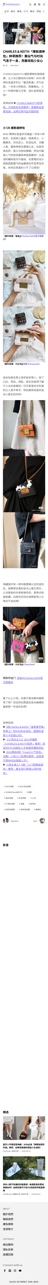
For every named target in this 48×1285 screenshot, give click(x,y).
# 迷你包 (32, 803)
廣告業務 (8, 1224)
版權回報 (8, 1254)
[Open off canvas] (44, 4)
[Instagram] (39, 4)
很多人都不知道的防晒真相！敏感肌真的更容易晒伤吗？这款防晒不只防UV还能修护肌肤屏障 (24, 1187)
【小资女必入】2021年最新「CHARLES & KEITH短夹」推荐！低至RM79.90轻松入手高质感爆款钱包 (24, 744)
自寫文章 (15, 1151)
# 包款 (29, 792)
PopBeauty (7, 1194)
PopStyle (7, 1151)
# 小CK (33, 798)
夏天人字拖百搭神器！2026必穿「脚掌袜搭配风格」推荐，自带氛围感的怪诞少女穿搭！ (23, 1146)
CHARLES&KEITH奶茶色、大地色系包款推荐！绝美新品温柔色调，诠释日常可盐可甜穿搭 (23, 107)
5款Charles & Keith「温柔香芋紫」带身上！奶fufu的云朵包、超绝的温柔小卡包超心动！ (24, 731)
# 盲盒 (21, 803)
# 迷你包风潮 (24, 809)
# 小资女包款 (9, 803)
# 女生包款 (21, 798)
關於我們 (8, 1214)
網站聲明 (8, 1244)
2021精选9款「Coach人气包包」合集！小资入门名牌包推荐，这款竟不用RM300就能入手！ (23, 756)
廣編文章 (16, 1194)
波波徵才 (8, 1229)
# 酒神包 (37, 809)
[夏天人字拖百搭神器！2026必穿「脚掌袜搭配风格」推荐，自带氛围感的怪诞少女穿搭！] (24, 1128)
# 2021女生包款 (24, 786)
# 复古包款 (8, 798)
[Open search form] (30, 4)
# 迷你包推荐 (9, 809)
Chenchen (28, 664)
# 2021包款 (9, 786)
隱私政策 (8, 1249)
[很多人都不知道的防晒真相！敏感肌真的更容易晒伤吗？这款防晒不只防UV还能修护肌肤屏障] (24, 1168)
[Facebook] (35, 4)
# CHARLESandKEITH (13, 792)
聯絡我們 (8, 1219)
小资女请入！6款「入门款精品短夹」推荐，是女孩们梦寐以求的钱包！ (23, 769)
